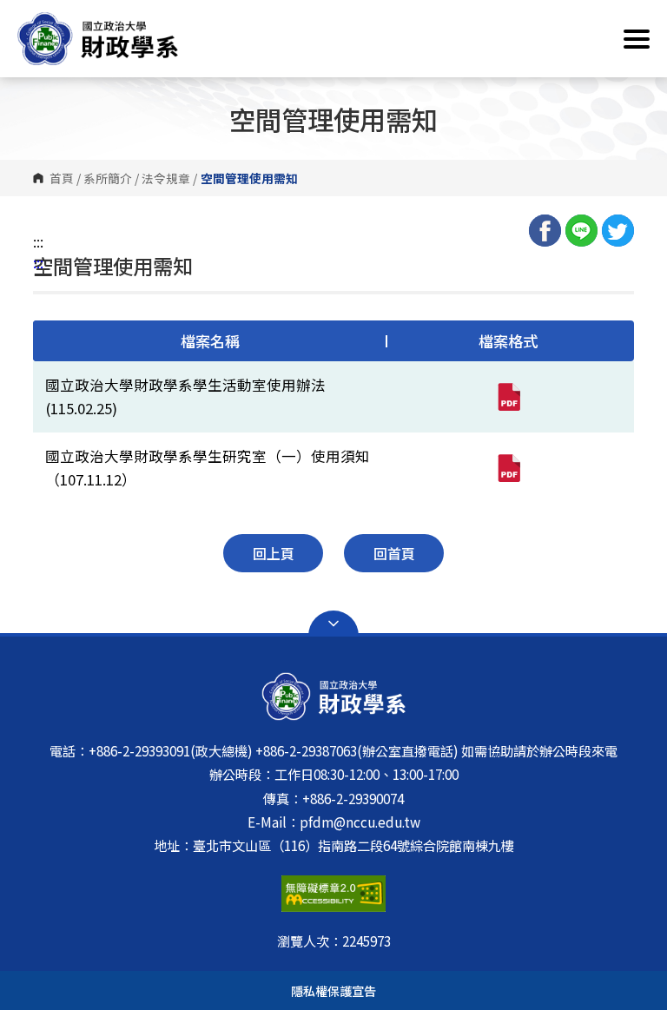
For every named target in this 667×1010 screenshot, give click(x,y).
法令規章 (166, 178)
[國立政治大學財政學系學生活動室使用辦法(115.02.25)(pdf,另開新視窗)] (508, 397)
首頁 (62, 178)
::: (38, 241)
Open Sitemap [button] (333, 624)
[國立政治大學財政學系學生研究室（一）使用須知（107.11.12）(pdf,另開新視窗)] (508, 468)
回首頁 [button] (394, 553)
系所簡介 (107, 178)
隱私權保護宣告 (333, 990)
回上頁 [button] (273, 553)
